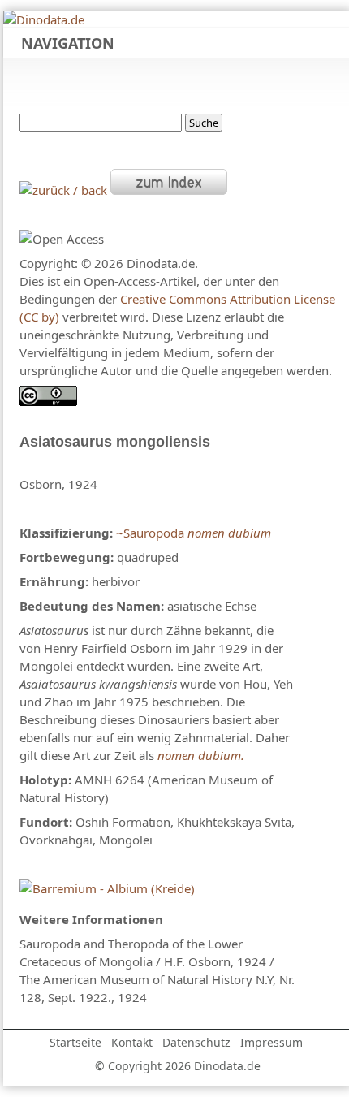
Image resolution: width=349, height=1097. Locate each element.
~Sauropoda (150, 533)
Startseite (75, 1042)
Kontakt (132, 1042)
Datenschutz (196, 1042)
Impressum (271, 1042)
